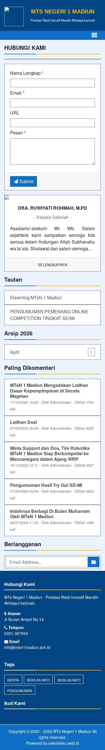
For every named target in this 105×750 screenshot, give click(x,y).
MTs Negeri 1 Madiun (71, 731)
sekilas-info (68, 679)
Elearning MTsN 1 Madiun (36, 297)
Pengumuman (19, 690)
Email (17, 93)
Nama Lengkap (26, 73)
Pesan (18, 132)
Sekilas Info (38, 679)
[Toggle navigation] (94, 35)
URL (14, 112)
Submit (25, 181)
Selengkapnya (52, 264)
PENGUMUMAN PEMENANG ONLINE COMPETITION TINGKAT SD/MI (49, 314)
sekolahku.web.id (63, 743)
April (51, 352)
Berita (13, 679)
